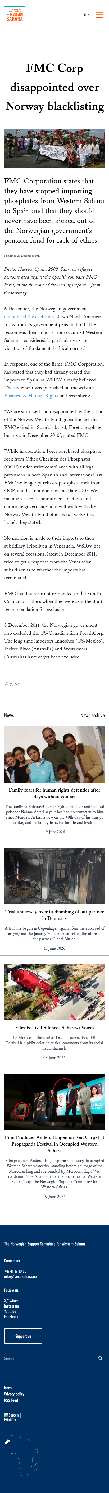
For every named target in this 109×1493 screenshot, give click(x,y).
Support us (23, 1335)
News (8, 1387)
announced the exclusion (29, 316)
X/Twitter (11, 1300)
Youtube (10, 1311)
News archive (93, 715)
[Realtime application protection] (54, 1417)
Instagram (11, 1305)
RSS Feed (11, 1400)
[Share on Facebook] (6, 684)
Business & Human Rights (31, 396)
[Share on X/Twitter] (12, 684)
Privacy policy (14, 1393)
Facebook (11, 1316)
